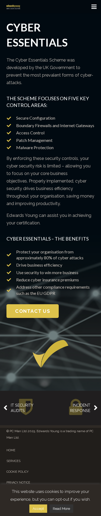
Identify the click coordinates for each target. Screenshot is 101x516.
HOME (10, 450)
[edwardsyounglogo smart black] (13, 7)
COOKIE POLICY (17, 472)
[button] (94, 6)
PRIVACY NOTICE (18, 482)
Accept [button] (38, 509)
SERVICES (13, 461)
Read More (61, 509)
